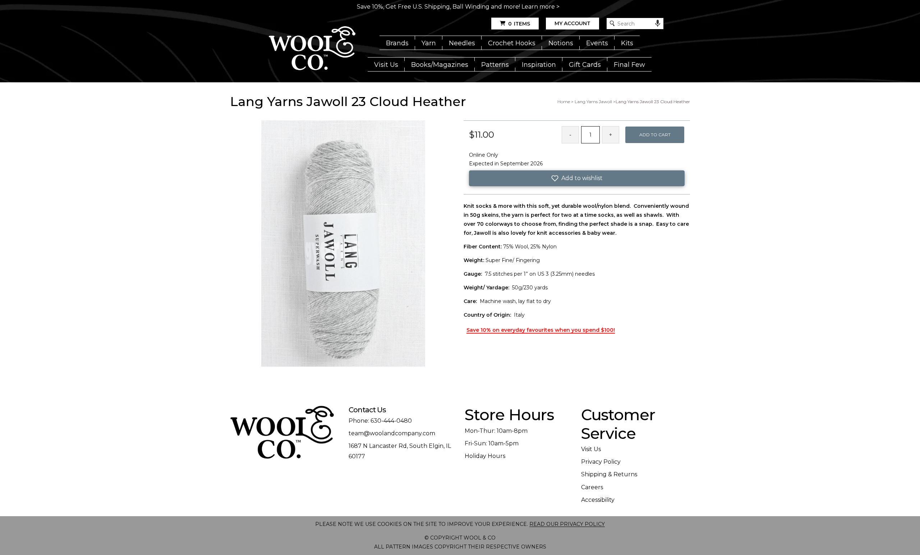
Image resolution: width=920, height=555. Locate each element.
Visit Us (386, 65)
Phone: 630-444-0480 (380, 420)
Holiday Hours (485, 456)
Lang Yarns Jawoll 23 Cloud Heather (653, 101)
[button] (577, 178)
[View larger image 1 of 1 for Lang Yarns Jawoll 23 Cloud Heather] (343, 244)
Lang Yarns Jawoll (593, 101)
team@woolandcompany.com (392, 433)
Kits (627, 43)
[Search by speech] (657, 23)
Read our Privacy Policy (567, 524)
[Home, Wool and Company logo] (312, 49)
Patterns (495, 65)
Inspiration (539, 65)
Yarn (429, 43)
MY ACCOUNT (572, 23)
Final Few (629, 65)
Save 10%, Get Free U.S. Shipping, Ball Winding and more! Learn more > (458, 6)
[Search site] (612, 23)
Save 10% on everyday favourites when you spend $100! (540, 330)
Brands (397, 43)
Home (563, 101)
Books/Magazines (439, 65)
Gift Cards (585, 65)
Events (597, 43)
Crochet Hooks (511, 43)
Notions (560, 43)
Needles (462, 43)
